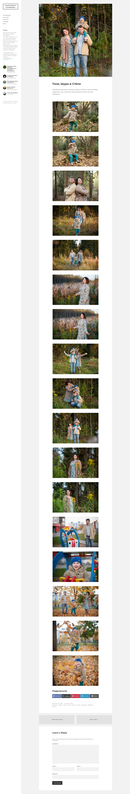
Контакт (6, 19)
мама (73, 705)
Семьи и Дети (69, 703)
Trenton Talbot (13, 103)
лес (70, 705)
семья (54, 706)
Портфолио (7, 15)
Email (79, 766)
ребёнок (91, 705)
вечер (61, 705)
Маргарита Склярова (10, 6)
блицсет (55, 705)
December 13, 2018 (57, 703)
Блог (4, 23)
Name (54, 766)
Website (54, 773)
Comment (55, 743)
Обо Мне (6, 17)
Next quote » (6, 59)
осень (78, 705)
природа (84, 705)
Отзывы (5, 21)
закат (65, 705)
